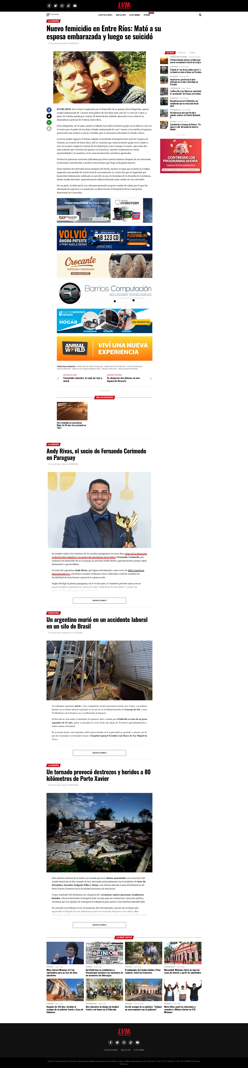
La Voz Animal (134, 14)
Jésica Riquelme (135, 366)
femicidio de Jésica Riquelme (90, 366)
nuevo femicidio (110, 369)
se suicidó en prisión (128, 369)
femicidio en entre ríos (115, 366)
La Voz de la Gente (105, 14)
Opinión (147, 14)
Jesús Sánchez (64, 369)
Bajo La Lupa (121, 14)
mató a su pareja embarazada (87, 369)
